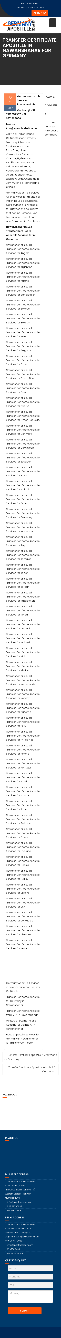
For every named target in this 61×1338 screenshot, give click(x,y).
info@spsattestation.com (30, 7)
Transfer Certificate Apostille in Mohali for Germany (32, 1069)
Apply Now (40, 12)
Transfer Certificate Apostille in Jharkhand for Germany (30, 1057)
